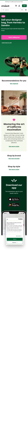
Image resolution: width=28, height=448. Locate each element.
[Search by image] (22, 10)
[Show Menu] (26, 10)
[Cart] (16, 6)
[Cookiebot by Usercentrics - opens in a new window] (18, 219)
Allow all (14, 239)
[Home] (7, 6)
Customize (14, 242)
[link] (14, 199)
